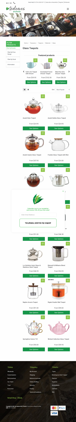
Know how (11, 388)
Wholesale (67, 2)
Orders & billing (34, 382)
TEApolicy (33, 367)
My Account (33, 371)
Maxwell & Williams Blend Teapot (56, 266)
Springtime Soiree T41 (30, 339)
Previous (24, 71)
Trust (9, 385)
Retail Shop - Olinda (15, 398)
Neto (40, 406)
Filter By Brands (11, 48)
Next (69, 71)
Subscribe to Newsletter (52, 2)
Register (61, 2)
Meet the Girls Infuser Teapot (60, 73)
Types (54, 371)
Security (32, 385)
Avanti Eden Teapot (29, 118)
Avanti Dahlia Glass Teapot (57, 118)
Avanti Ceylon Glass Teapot (32, 155)
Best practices (12, 378)
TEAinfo (55, 367)
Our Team (10, 382)
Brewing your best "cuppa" (59, 375)
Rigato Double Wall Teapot (56, 302)
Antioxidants (55, 385)
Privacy (32, 388)
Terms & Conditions (35, 392)
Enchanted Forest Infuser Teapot (46, 73)
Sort (53, 89)
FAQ (53, 392)
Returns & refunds (35, 378)
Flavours (54, 378)
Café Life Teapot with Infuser (31, 73)
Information (11, 64)
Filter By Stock (12, 59)
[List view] (28, 89)
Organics (54, 382)
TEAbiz (10, 367)
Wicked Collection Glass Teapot (58, 339)
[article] (31, 71)
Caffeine (54, 388)
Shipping (32, 375)
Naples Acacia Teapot (30, 302)
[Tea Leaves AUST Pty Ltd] (15, 9)
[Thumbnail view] (24, 89)
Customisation (12, 375)
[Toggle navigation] (68, 9)
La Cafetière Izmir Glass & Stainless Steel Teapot (32, 266)
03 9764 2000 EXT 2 (36, 2)
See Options (31, 82)
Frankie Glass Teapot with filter (58, 155)
